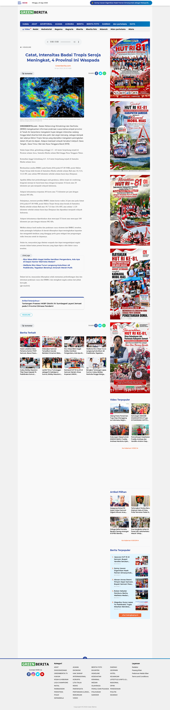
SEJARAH (113, 695)
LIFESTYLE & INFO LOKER (119, 679)
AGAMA (58, 24)
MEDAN (94, 683)
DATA (132, 24)
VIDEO (75, 698)
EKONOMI (77, 670)
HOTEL (112, 673)
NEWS (75, 686)
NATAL (56, 686)
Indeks (26, 24)
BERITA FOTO (93, 24)
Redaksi (135, 667)
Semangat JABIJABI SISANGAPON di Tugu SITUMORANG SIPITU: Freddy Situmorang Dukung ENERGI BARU (140, 418)
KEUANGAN (114, 676)
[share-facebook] (96, 73)
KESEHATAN (96, 676)
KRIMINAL (95, 679)
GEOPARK (114, 670)
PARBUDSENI (59, 689)
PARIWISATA (78, 689)
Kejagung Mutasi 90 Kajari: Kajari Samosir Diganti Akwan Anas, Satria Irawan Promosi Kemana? (118, 510)
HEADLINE (26, 315)
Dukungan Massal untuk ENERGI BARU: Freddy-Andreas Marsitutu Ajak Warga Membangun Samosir (119, 439)
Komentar (28, 73)
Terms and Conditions (140, 676)
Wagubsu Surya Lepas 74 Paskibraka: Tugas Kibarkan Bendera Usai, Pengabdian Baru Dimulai (123, 604)
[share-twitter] (100, 73)
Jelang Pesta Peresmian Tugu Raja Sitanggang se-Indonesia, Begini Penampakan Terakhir (119, 418)
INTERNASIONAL (79, 676)
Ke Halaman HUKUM (130, 540)
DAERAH (106, 24)
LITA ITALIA (77, 683)
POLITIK (113, 692)
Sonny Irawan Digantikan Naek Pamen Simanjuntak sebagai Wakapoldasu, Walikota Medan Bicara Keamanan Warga (122, 3)
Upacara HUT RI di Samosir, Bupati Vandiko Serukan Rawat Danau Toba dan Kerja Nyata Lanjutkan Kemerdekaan (122, 559)
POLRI (56, 695)
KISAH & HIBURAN (61, 679)
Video (27, 29)
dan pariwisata (120, 24)
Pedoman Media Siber (140, 673)
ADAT (34, 24)
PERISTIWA (58, 692)
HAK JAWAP (78, 673)
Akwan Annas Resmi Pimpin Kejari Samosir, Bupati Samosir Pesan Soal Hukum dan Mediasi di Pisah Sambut (123, 582)
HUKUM (57, 676)
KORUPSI (76, 679)
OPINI (112, 686)
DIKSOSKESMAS (60, 670)
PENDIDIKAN (115, 689)
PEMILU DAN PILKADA (100, 689)
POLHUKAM (96, 692)
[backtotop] (85, 659)
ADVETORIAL (46, 24)
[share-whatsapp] (104, 73)
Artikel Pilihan (118, 492)
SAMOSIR (95, 695)
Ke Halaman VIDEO (129, 448)
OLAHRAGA (95, 686)
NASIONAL (114, 683)
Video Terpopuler (120, 399)
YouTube (44, 677)
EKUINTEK (95, 670)
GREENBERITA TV (61, 673)
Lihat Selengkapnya (129, 615)
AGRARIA (69, 24)
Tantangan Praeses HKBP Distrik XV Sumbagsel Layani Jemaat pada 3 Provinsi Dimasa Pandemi (52, 304)
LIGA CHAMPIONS (61, 683)
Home (24, 3)
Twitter (39, 677)
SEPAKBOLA (59, 698)
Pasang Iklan (137, 670)
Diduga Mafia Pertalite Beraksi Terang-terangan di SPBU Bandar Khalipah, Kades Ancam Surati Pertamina (119, 531)
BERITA (80, 24)
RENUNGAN (77, 695)
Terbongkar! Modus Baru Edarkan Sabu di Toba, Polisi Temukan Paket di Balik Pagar (140, 510)
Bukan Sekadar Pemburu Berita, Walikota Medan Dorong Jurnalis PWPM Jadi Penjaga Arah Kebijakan (124, 593)
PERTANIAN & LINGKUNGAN (82, 692)
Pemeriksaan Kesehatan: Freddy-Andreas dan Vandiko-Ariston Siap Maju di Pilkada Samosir (140, 439)
